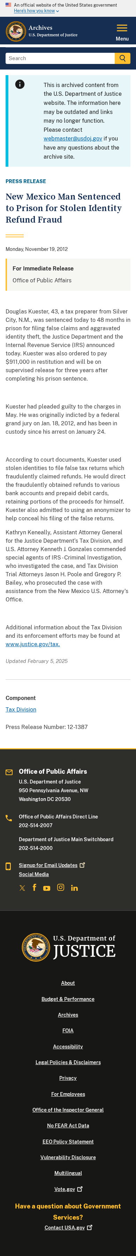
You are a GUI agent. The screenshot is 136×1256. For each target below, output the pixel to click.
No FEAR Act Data (68, 1125)
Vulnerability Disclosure (68, 1157)
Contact (65, 1227)
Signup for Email (48, 865)
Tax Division (21, 709)
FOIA (68, 1030)
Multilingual (68, 1173)
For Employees (68, 1094)
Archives (68, 1015)
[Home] (42, 40)
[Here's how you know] (68, 8)
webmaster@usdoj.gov (73, 138)
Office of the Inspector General (68, 1110)
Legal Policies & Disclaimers (68, 1062)
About (68, 983)
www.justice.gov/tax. (33, 644)
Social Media (34, 874)
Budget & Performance (68, 999)
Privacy (68, 1078)
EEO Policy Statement (68, 1142)
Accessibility (68, 1046)
